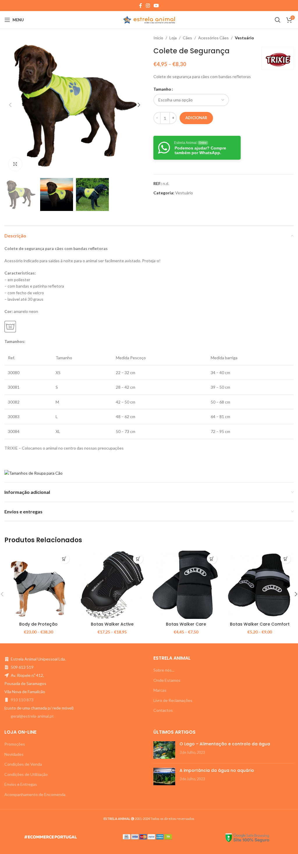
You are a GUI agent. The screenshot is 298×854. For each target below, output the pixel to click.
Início (158, 37)
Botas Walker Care (186, 624)
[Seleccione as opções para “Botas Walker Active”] (138, 559)
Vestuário (244, 37)
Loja (173, 37)
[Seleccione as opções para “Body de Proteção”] (64, 559)
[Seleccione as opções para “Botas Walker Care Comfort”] (286, 559)
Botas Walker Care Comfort (260, 624)
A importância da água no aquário (217, 770)
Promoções (14, 744)
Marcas (159, 690)
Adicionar (196, 117)
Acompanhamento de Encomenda (34, 794)
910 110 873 (22, 699)
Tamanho (162, 89)
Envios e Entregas (20, 784)
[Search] (277, 20)
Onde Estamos (166, 680)
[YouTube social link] (156, 5)
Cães (187, 37)
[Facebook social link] (140, 5)
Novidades (14, 754)
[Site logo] (149, 19)
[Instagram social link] (148, 5)
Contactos (163, 710)
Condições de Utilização (26, 774)
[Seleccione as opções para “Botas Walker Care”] (212, 559)
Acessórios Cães (213, 37)
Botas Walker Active (112, 624)
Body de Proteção (38, 624)
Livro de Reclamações (172, 700)
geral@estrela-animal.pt (32, 716)
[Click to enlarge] (15, 164)
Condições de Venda (23, 764)
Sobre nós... (163, 670)
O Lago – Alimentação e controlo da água (225, 744)
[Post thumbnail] (164, 750)
